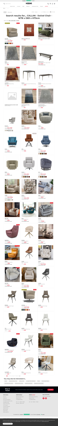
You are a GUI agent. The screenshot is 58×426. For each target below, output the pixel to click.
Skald (7, 62)
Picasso (29, 83)
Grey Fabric (8, 330)
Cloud (40, 126)
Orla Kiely (8, 39)
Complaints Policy (6, 402)
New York (7, 219)
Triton (43, 372)
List (54, 11)
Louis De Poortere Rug (25, 105)
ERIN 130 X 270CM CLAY (26, 38)
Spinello (42, 305)
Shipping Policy (5, 407)
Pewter (34, 153)
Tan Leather (16, 264)
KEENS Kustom (44, 62)
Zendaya (25, 241)
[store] (50, 3)
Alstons (24, 196)
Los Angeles (8, 372)
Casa (24, 149)
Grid (51, 11)
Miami (7, 172)
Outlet (46, 6)
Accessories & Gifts (35, 6)
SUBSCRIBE (50, 389)
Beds (23, 6)
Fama (41, 195)
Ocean (7, 149)
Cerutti (25, 262)
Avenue (24, 172)
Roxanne (7, 126)
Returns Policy (5, 409)
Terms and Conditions (6, 399)
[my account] (52, 3)
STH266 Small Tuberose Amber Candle (11, 105)
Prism (40, 149)
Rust (23, 153)
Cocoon (41, 241)
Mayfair (24, 126)
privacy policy (17, 421)
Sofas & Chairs (12, 6)
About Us (4, 396)
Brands (41, 6)
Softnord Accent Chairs (19, 383)
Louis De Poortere (42, 105)
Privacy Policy (5, 410)
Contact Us (5, 398)
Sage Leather (8, 264)
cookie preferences (45, 421)
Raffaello (9, 305)
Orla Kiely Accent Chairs (9, 383)
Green (29, 153)
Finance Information (6, 403)
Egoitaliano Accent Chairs (38, 383)
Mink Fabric (16, 330)
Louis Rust (9, 84)
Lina (8, 329)
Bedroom (28, 6)
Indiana (9, 262)
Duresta (40, 219)
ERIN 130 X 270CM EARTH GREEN (44, 38)
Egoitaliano (7, 241)
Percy (26, 372)
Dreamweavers (24, 62)
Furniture (18, 6)
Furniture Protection (6, 406)
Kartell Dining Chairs (28, 383)
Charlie (8, 195)
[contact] (48, 3)
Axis (40, 172)
